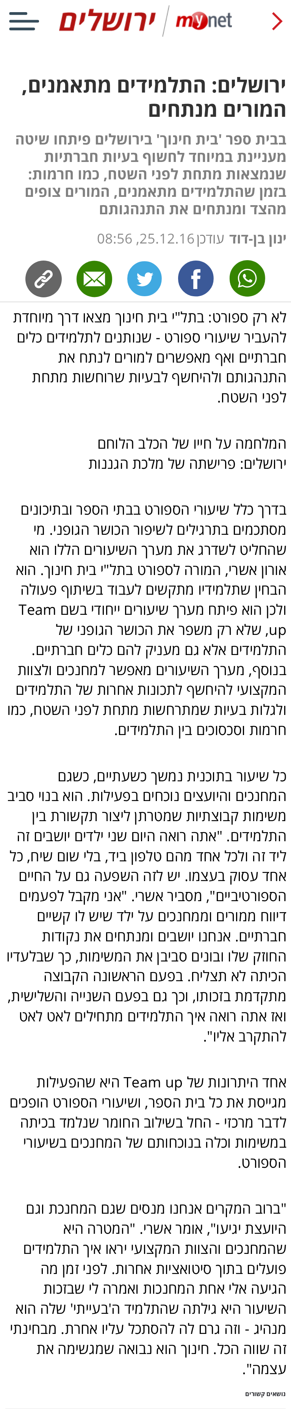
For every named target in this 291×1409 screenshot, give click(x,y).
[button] (145, 845)
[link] (196, 279)
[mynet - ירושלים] (145, 35)
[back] (277, 21)
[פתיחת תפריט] (24, 21)
